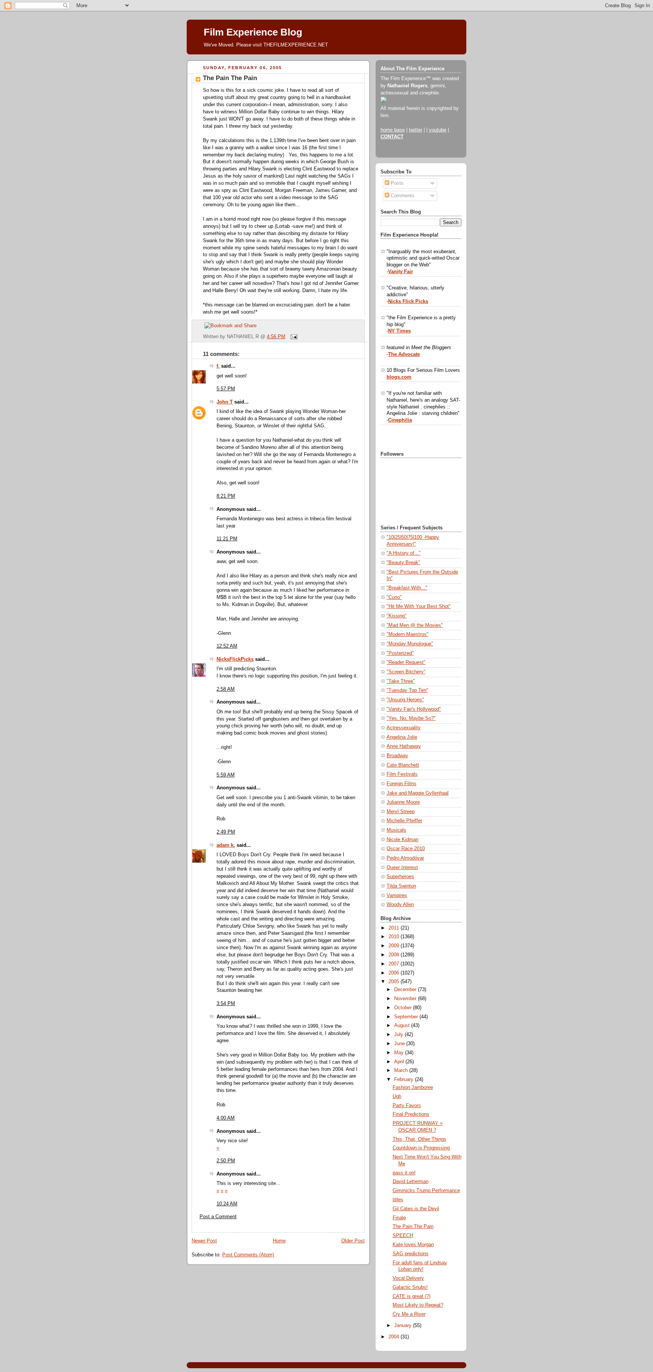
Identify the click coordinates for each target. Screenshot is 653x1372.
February (404, 1079)
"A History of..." (404, 553)
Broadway (397, 755)
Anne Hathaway (404, 746)
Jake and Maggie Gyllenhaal (418, 793)
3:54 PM (226, 1003)
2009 (394, 945)
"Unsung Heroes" (405, 699)
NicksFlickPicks (235, 659)
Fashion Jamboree (413, 1087)
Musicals (396, 830)
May (399, 1052)
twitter (415, 130)
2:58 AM (226, 689)
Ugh (397, 1096)
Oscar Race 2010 (406, 848)
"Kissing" (397, 616)
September (406, 1016)
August (402, 1025)
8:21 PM (226, 496)
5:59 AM (226, 775)
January (403, 1325)
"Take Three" (401, 681)
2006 (394, 973)
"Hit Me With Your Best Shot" (419, 606)
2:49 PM (226, 832)
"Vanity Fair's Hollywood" (414, 709)
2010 (394, 936)
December (406, 989)
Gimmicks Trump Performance (426, 1190)
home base (393, 130)
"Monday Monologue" (410, 644)
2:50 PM (226, 1160)
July (399, 1034)
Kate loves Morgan (413, 1244)
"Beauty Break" (403, 562)
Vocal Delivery (408, 1278)
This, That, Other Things (419, 1139)
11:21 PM (227, 538)
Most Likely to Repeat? (418, 1305)
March (401, 1070)
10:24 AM (227, 1203)
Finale (399, 1217)
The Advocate (404, 354)
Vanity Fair (400, 271)
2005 (394, 981)
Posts (396, 183)
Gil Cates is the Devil (416, 1208)
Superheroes (400, 876)
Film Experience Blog (253, 32)
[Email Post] (293, 336)
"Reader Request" (406, 662)
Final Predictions (411, 1114)
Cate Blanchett (403, 765)
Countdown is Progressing (421, 1148)
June (400, 1043)
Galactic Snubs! (410, 1287)
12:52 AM (227, 646)
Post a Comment (218, 1216)
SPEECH (403, 1235)
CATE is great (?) (411, 1296)
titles (398, 1199)
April (399, 1061)
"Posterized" (400, 653)
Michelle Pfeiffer (404, 820)
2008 (394, 954)
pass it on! (404, 1173)
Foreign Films (401, 783)
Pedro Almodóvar (405, 858)
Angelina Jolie (402, 737)
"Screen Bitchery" (406, 671)
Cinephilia (400, 420)
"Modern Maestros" (408, 634)
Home (279, 1241)
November (406, 998)
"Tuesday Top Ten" (407, 690)
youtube (437, 130)
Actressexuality (404, 727)
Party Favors (407, 1105)
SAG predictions (411, 1253)
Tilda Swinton (401, 886)
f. (218, 366)
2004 (394, 1337)
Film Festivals (402, 774)
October (403, 1007)
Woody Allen (400, 904)
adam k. (226, 845)
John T (225, 402)
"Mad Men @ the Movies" (415, 625)
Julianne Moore (403, 802)
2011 (394, 928)
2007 (394, 964)
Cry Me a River (409, 1314)
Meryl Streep (401, 811)
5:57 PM (226, 388)
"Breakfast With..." (407, 588)
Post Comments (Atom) (248, 1255)
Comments (402, 195)
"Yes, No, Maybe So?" (411, 718)
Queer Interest (402, 867)
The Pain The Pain (230, 78)
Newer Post (204, 1241)
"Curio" (394, 597)
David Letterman (411, 1181)
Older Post (353, 1241)
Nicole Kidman (402, 839)
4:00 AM (226, 1118)
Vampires (397, 895)
